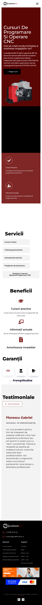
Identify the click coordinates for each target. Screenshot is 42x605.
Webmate (21, 595)
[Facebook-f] (19, 599)
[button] (37, 3)
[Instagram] (23, 599)
